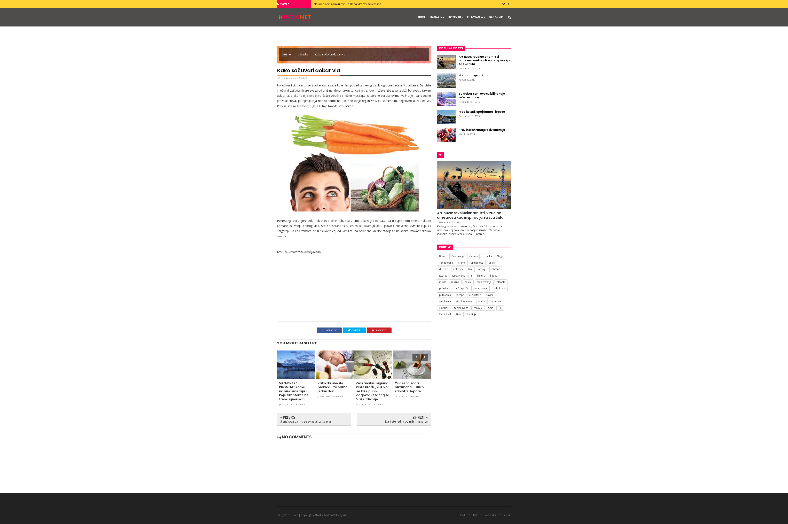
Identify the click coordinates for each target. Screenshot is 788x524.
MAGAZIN (436, 17)
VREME (507, 515)
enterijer (458, 269)
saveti (489, 295)
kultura (481, 275)
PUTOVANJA (475, 17)
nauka (468, 282)
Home (287, 54)
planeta (501, 282)
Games (473, 256)
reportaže (475, 295)
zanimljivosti (461, 308)
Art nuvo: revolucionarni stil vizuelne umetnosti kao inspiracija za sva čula (470, 215)
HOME (422, 17)
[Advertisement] (354, 288)
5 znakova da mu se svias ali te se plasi (306, 421)
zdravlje (303, 54)
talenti (482, 301)
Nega (500, 256)
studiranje (445, 301)
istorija (443, 275)
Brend (442, 256)
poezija (443, 288)
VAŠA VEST (491, 515)
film (470, 269)
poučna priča (460, 288)
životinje (471, 314)
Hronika (487, 256)
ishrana (495, 269)
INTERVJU (454, 17)
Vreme (462, 262)
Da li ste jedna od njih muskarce (406, 421)
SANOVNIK (496, 17)
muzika (455, 282)
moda (442, 282)
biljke (492, 262)
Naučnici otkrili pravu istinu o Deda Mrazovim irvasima (347, 4)
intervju (482, 269)
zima (490, 308)
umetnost (496, 301)
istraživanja (458, 275)
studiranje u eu (464, 301)
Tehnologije (446, 262)
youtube (444, 308)
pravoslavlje (480, 288)
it (471, 275)
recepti (460, 295)
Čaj (500, 308)
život (459, 314)
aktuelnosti (477, 262)
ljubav (493, 275)
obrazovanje (484, 282)
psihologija (499, 288)
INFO (475, 515)
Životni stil (445, 314)
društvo (443, 269)
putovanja (445, 295)
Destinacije (457, 256)
